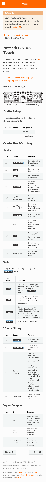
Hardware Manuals (18, 35)
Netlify (19, 477)
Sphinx (20, 473)
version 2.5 (16, 27)
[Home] (4, 35)
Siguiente (34, 452)
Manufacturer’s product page (19, 78)
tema (36, 473)
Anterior (11, 452)
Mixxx (24, 4)
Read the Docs (27, 475)
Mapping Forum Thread (16, 81)
